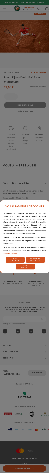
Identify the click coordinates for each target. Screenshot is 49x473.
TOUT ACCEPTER (25, 267)
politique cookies (10, 253)
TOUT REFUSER (15, 260)
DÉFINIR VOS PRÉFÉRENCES (35, 260)
